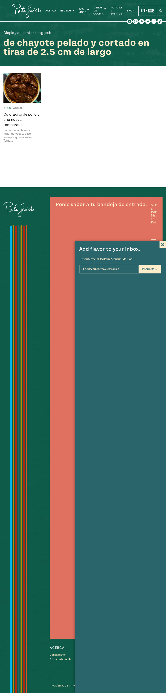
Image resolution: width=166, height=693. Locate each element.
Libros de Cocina (98, 10)
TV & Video (83, 11)
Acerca (50, 10)
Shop (130, 10)
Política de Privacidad (68, 685)
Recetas (66, 10)
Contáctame (58, 654)
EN (143, 11)
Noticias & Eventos (116, 10)
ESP (151, 11)
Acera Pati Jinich (60, 659)
